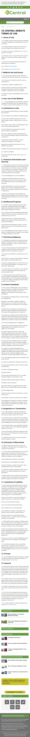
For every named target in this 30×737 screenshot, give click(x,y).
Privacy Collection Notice (14, 69)
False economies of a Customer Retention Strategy (16, 614)
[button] (26, 19)
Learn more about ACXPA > (11, 729)
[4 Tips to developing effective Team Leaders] (4, 649)
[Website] (22, 7)
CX (14, 42)
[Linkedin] (8, 7)
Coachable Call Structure (14, 637)
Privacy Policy (11, 66)
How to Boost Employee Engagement (12, 657)
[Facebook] (11, 7)
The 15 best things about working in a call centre (17, 621)
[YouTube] (13, 7)
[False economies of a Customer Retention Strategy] (4, 615)
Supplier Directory (15, 734)
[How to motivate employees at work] (4, 666)
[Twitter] (16, 7)
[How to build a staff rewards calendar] (4, 661)
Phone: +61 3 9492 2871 (14, 733)
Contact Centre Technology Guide (19, 735)
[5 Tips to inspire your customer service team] (4, 672)
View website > (21, 3)
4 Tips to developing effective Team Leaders (17, 649)
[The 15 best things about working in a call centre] (4, 622)
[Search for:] (15, 22)
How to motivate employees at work (17, 666)
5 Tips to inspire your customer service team (18, 672)
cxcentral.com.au (12, 604)
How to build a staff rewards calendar (17, 660)
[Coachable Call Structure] (4, 638)
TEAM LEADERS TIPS (7, 634)
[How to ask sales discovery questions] (4, 644)
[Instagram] (19, 7)
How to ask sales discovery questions (17, 643)
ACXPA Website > (6, 683)
